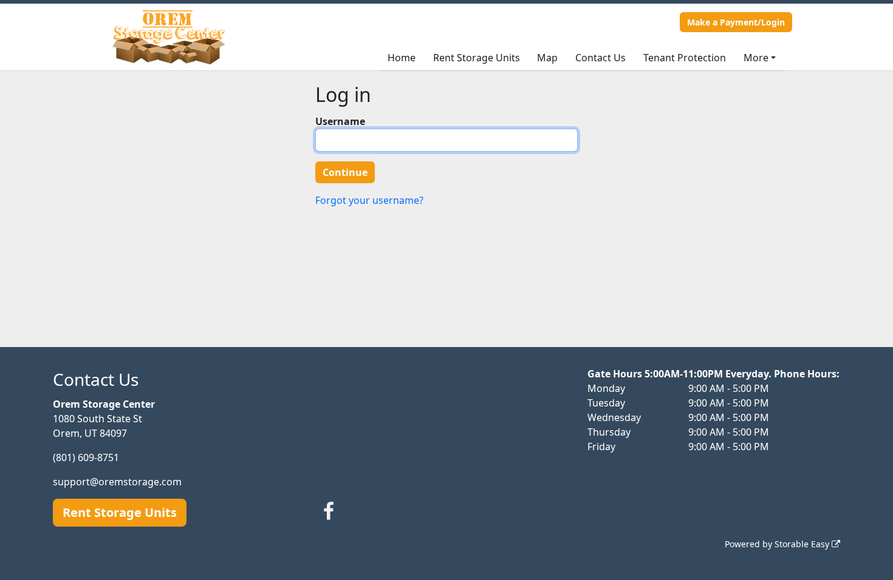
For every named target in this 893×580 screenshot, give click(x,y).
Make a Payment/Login (736, 22)
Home (402, 57)
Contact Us (600, 57)
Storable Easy (803, 544)
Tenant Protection (684, 57)
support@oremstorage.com (117, 481)
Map (547, 57)
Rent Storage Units (476, 57)
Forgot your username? (369, 200)
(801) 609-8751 (86, 457)
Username (340, 121)
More (756, 57)
